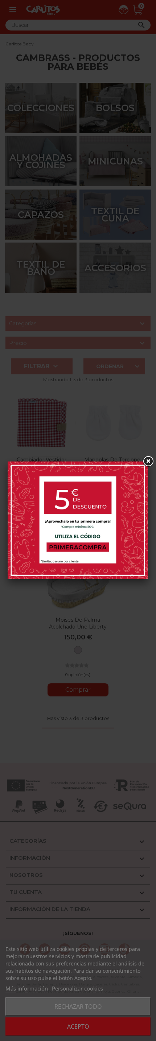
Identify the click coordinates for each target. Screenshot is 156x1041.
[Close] (148, 461)
